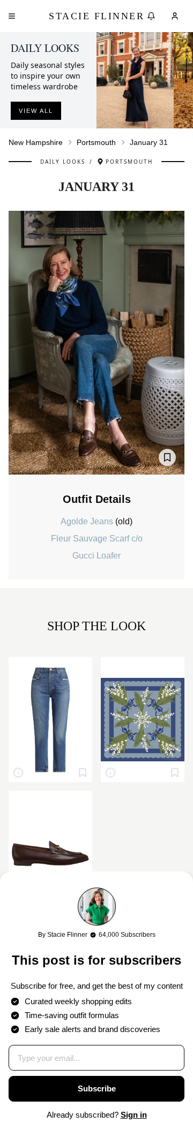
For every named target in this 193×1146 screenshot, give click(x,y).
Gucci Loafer (96, 555)
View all (36, 111)
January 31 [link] (149, 142)
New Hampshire (36, 142)
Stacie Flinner (96, 16)
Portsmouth (96, 142)
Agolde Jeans (88, 521)
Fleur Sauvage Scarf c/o (97, 538)
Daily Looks (62, 161)
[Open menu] (11, 16)
